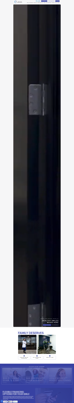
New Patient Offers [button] (48, 2)
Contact (58, 2)
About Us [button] (35, 2)
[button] (2, 401)
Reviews (53, 2)
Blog (44, 2)
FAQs (56, 2)
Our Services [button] (31, 2)
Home (28, 2)
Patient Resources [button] (40, 2)
